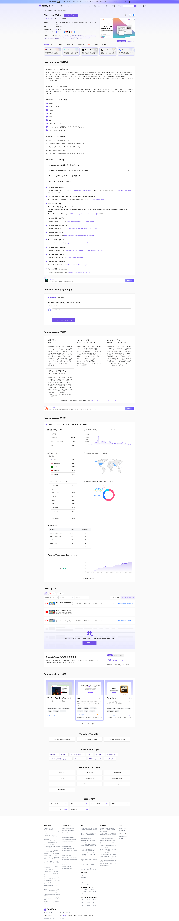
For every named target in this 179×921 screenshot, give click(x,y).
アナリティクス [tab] (68, 44)
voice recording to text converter (69, 850)
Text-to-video (89, 772)
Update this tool (130, 41)
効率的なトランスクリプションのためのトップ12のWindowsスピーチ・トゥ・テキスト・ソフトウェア (52, 891)
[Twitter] (119, 838)
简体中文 (50, 915)
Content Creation (62, 784)
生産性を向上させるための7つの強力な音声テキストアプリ (52, 832)
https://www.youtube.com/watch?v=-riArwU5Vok (125, 603)
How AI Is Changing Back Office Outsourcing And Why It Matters (88, 850)
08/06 (94, 905)
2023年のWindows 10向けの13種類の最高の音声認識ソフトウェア (51, 854)
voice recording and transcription (69, 859)
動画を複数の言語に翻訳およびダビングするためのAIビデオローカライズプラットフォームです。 (89, 703)
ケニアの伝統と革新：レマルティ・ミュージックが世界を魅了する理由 (108, 853)
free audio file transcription (68, 832)
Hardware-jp (84, 879)
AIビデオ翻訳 (52, 10)
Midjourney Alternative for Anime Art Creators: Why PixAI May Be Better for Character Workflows (89, 830)
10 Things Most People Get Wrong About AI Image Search (89, 837)
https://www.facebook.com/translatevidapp (78, 243)
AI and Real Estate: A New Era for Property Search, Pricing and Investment (88, 864)
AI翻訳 (49, 711)
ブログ (82, 875)
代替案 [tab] (104, 44)
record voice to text (66, 855)
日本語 (64, 915)
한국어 (60, 915)
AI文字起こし (58, 38)
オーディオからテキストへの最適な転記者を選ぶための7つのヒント (51, 858)
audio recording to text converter (69, 857)
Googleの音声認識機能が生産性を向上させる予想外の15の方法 (52, 843)
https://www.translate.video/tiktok (74, 257)
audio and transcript (66, 846)
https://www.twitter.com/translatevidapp (76, 265)
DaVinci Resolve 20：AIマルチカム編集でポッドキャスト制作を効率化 (108, 857)
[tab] (82, 44)
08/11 (94, 902)
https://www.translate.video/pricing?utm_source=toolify (79, 235)
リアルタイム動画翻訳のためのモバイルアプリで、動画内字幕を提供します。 (118, 702)
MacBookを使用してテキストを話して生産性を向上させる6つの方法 (52, 870)
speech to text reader (67, 866)
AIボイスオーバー (49, 38)
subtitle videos (117, 772)
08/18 (88, 899)
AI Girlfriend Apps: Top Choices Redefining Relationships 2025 (88, 841)
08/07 (88, 905)
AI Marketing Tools (62, 789)
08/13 (83, 902)
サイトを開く (52, 715)
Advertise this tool (121, 41)
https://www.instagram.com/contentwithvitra (79, 272)
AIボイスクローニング (90, 35)
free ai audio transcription (68, 835)
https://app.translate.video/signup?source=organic (83, 228)
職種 (95, 6)
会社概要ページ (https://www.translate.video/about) (82, 214)
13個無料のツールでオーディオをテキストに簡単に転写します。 (51, 839)
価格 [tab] (60, 44)
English (45, 915)
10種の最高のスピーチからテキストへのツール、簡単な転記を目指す (51, 836)
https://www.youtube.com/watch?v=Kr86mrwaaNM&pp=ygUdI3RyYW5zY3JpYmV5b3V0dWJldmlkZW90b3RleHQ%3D (125, 620)
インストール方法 (125, 664)
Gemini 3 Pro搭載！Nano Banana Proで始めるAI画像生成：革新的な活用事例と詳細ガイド (108, 830)
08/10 (83, 905)
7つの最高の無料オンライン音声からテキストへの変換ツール (52, 847)
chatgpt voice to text (66, 862)
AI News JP (83, 877)
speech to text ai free (67, 868)
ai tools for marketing (89, 784)
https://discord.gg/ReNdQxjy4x (82, 190)
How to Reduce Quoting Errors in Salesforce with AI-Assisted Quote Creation (88, 845)
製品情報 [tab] (46, 44)
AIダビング (73, 35)
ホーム (45, 10)
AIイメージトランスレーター (83, 38)
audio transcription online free (69, 839)
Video (62, 778)
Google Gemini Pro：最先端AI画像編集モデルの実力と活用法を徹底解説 (108, 834)
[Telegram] (122, 838)
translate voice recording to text (69, 853)
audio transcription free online (69, 841)
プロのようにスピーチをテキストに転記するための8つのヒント (51, 877)
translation (62, 772)
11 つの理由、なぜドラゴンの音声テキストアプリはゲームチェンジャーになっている (52, 862)
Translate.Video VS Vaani (89, 739)
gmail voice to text (66, 864)
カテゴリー (70, 6)
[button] (115, 597)
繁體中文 (55, 915)
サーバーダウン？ (85, 884)
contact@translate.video (97, 199)
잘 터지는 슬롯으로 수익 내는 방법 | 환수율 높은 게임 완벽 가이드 (89, 834)
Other (83, 893)
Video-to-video (89, 778)
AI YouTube (55, 711)
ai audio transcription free (68, 848)
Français (85, 915)
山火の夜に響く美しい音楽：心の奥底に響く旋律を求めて (108, 864)
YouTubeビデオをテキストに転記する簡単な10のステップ (51, 902)
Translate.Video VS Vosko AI (62, 739)
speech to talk (65, 870)
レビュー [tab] (53, 44)
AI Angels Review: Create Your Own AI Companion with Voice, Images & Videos (89, 859)
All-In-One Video (117, 778)
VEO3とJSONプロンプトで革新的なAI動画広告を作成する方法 (108, 860)
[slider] (48, 19)
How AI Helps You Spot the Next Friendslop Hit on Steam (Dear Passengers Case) (88, 854)
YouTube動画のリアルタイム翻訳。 (56, 701)
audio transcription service (68, 837)
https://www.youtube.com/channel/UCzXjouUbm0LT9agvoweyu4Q (84, 250)
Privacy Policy (122, 830)
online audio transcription (68, 830)
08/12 (88, 902)
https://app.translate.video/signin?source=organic (80, 221)
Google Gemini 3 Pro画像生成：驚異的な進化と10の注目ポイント (108, 837)
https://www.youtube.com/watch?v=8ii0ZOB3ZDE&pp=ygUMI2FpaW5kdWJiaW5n (125, 612)
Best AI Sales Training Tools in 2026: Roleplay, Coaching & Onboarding (89, 868)
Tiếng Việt (91, 915)
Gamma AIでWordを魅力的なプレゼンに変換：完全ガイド (108, 846)
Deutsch (80, 915)
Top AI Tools (84, 882)
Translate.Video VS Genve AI (117, 739)
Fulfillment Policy (122, 828)
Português (70, 915)
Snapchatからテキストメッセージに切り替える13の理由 (52, 829)
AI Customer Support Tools (117, 784)
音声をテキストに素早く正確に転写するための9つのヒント (51, 850)
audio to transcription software (69, 844)
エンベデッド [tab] (96, 44)
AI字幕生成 (80, 35)
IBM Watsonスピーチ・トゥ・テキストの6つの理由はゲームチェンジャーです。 (52, 882)
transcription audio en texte (68, 828)
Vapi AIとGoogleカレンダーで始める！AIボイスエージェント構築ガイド (108, 842)
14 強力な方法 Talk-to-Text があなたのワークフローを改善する (52, 886)
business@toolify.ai (123, 836)
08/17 (94, 899)
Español (75, 915)
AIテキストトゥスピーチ (69, 38)
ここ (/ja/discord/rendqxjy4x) (123, 190)
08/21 (83, 899)
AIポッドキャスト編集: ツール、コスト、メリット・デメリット (108, 850)
